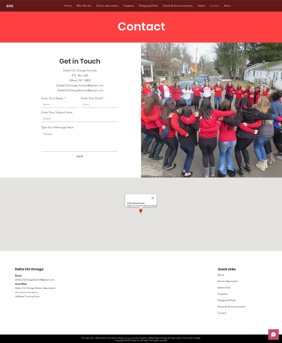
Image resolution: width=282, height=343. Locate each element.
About (221, 274)
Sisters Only (224, 287)
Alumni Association (228, 281)
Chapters (222, 293)
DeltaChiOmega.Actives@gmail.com (79, 85)
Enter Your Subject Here (56, 112)
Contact (222, 312)
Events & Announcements (231, 306)
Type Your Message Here (57, 127)
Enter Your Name (52, 98)
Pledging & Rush (226, 300)
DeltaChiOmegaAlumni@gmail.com (80, 90)
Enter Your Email (91, 98)
